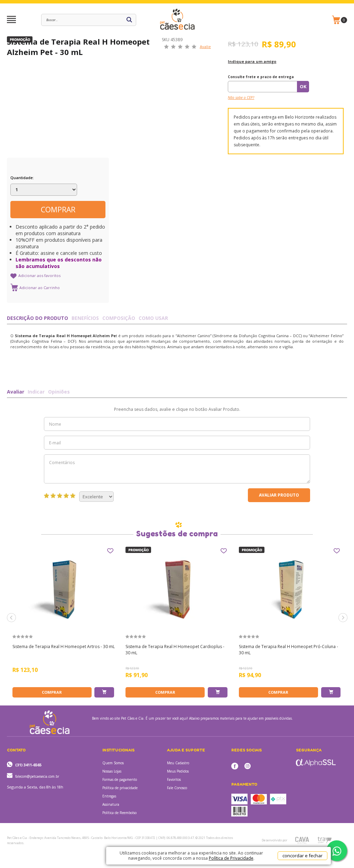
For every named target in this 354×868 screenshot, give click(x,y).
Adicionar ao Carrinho (104, 692)
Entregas (109, 796)
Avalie (205, 46)
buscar (129, 20)
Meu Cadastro (178, 762)
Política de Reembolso (119, 812)
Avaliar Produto (279, 495)
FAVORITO (110, 551)
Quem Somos (113, 762)
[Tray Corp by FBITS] (324, 840)
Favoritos (174, 779)
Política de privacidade (120, 787)
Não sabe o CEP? (241, 97)
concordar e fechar (302, 855)
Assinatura (110, 804)
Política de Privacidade (231, 858)
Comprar (58, 209)
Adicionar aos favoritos (39, 275)
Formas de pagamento (119, 779)
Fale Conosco (177, 787)
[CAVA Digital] (302, 840)
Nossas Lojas (111, 771)
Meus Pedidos (178, 771)
